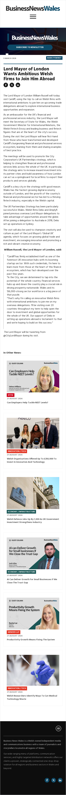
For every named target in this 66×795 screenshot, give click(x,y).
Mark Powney (54, 58)
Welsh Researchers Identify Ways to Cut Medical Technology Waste (33, 678)
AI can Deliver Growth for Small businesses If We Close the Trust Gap (33, 561)
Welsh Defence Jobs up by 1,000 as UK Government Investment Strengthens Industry (33, 500)
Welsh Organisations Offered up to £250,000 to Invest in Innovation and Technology (33, 441)
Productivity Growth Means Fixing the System (33, 619)
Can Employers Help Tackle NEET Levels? (33, 382)
